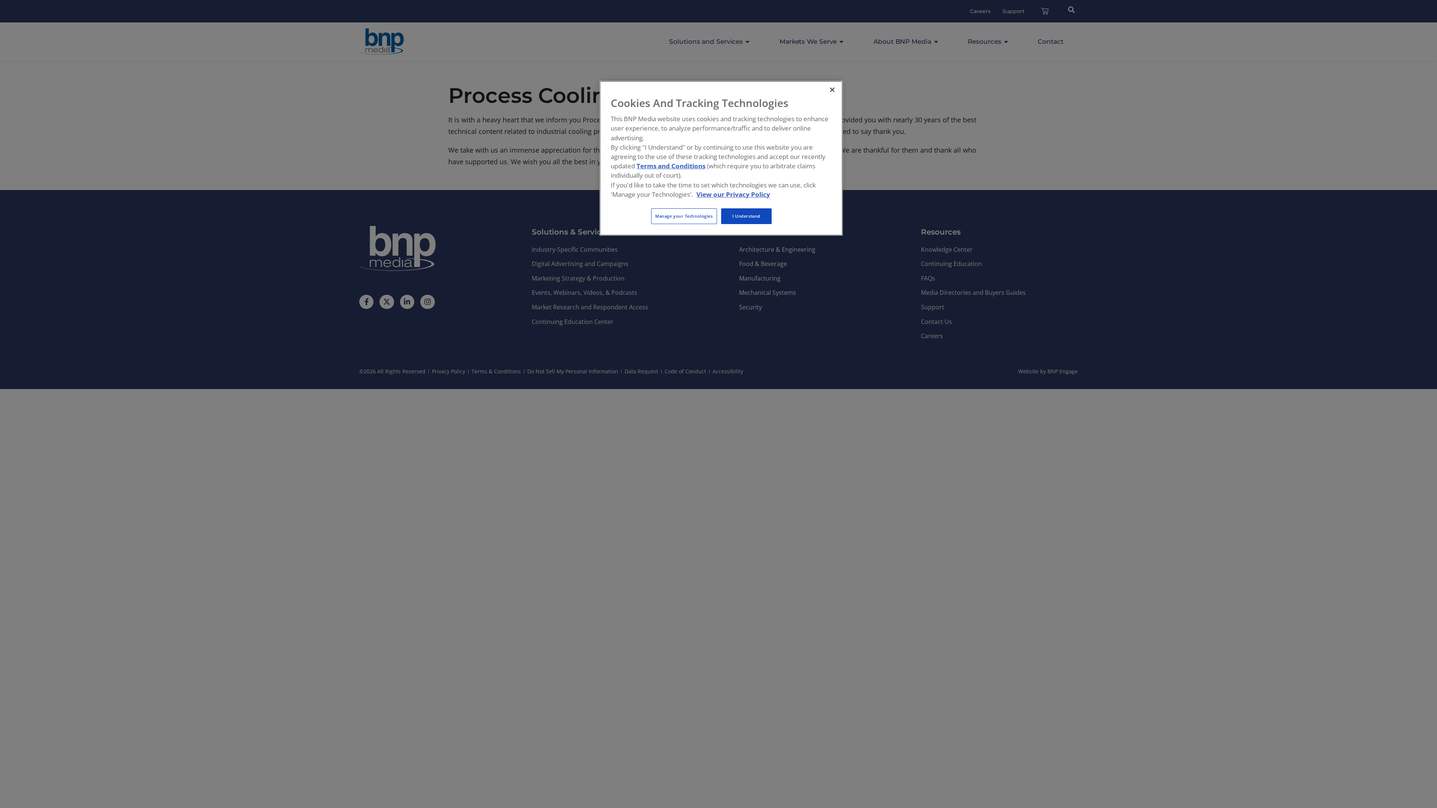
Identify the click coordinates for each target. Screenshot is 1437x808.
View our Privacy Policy (733, 194)
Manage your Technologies (684, 216)
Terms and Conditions (671, 166)
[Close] (832, 90)
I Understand (746, 216)
